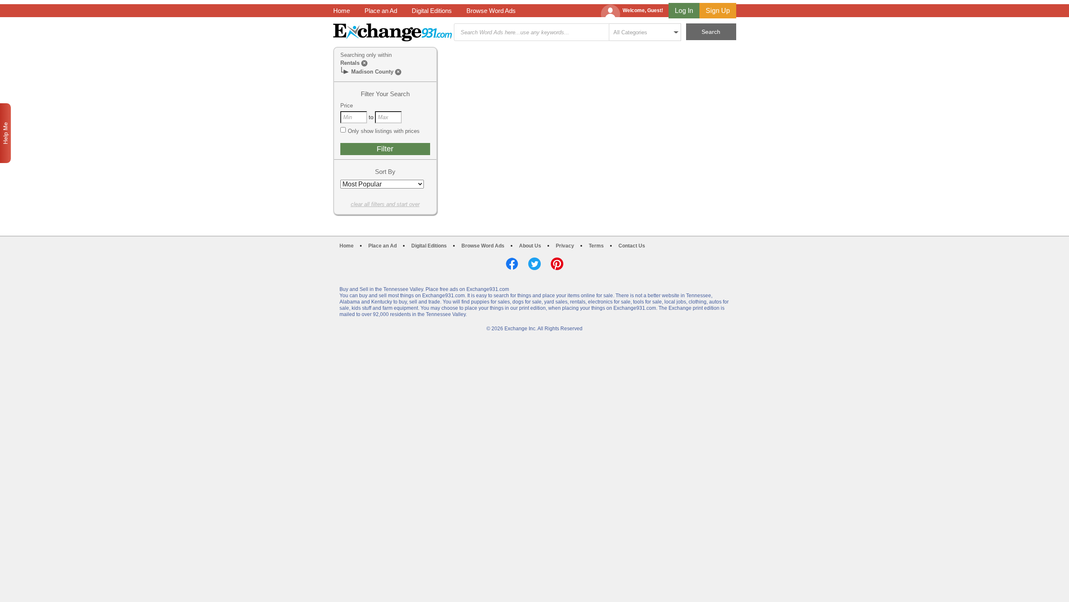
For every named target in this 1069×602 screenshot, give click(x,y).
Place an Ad (381, 10)
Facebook (512, 264)
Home (341, 10)
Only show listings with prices (384, 131)
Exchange (392, 32)
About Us (530, 246)
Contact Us (631, 246)
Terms (596, 246)
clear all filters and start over (385, 204)
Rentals (350, 63)
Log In (684, 10)
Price (346, 105)
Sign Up (718, 10)
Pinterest (557, 264)
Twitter (534, 264)
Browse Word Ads (491, 10)
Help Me (5, 133)
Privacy (565, 246)
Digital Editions (432, 10)
